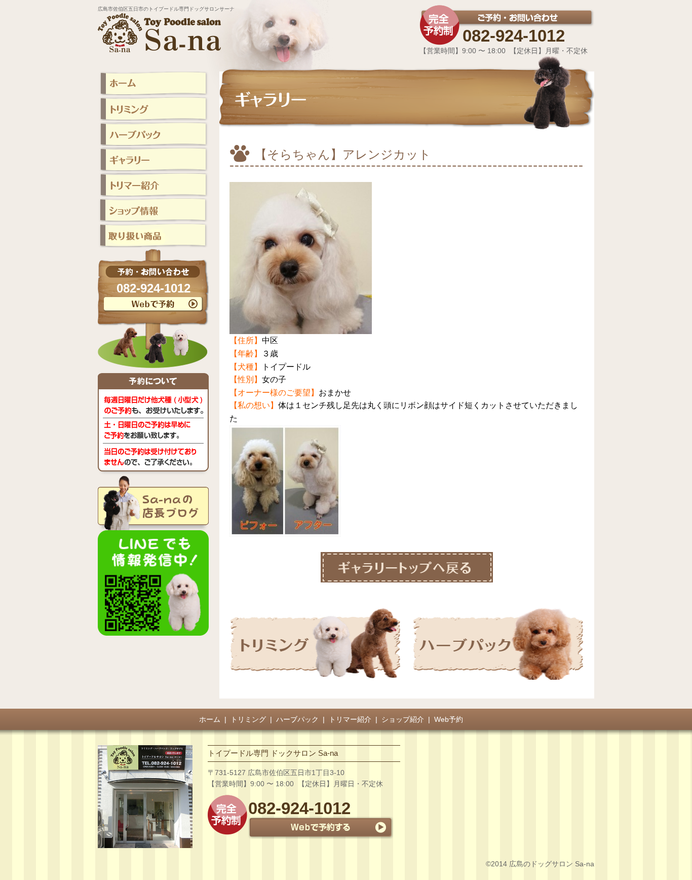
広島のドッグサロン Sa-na (551, 864)
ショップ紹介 (402, 719)
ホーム (209, 719)
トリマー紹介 (350, 719)
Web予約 (448, 719)
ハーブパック (297, 719)
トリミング (248, 719)
